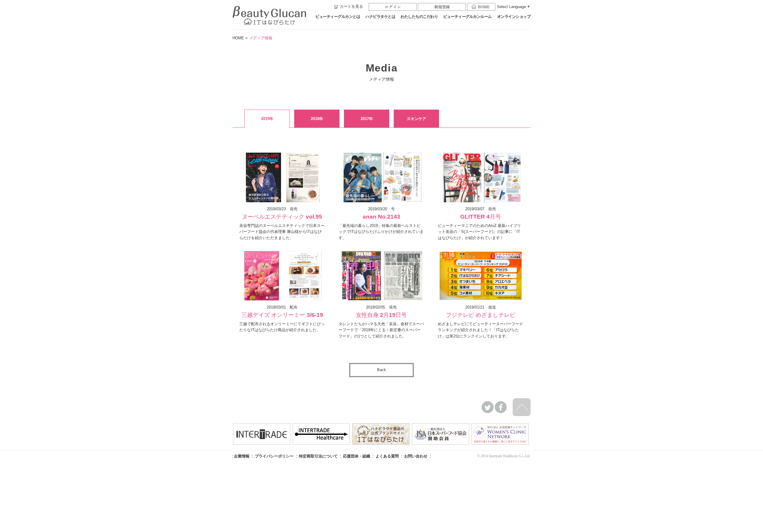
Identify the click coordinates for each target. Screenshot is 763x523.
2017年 (367, 118)
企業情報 (241, 456)
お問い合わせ (415, 456)
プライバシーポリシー (274, 456)
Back (381, 370)
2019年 (267, 118)
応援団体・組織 (356, 456)
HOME (238, 38)
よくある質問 (387, 456)
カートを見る (351, 6)
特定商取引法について (318, 456)
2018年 (317, 118)
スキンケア (416, 118)
